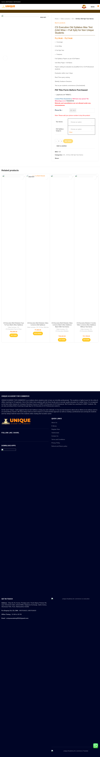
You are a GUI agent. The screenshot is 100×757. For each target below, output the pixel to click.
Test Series (59, 121)
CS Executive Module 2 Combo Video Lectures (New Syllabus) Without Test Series (86, 325)
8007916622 (9, 2)
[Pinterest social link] (65, 158)
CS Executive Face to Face (13, 329)
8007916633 (17, 2)
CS (73, 18)
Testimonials (55, 432)
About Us (54, 422)
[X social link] (62, 158)
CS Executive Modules (62, 331)
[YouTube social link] (27, 437)
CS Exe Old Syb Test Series (85, 18)
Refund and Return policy (59, 446)
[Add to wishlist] (22, 177)
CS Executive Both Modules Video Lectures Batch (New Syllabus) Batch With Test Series (62, 325)
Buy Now (68, 141)
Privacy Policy (55, 443)
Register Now (55, 429)
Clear (70, 132)
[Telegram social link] (69, 158)
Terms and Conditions (58, 439)
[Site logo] (8, 7)
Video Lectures (65, 18)
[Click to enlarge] (5, 58)
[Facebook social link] (60, 158)
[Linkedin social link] (67, 158)
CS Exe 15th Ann (44, 327)
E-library (54, 426)
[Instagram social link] (25, 437)
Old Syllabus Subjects (60, 130)
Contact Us (54, 436)
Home (57, 18)
